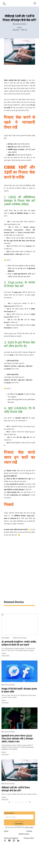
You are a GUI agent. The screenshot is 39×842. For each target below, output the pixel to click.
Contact (29, 831)
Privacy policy (29, 838)
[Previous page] (9, 802)
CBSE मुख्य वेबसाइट (10, 224)
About (6, 831)
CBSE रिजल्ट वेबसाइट (26, 222)
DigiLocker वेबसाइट (20, 303)
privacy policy (29, 827)
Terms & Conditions (11, 838)
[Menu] (35, 3)
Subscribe (18, 824)
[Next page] (29, 802)
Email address (9, 813)
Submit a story (24, 834)
